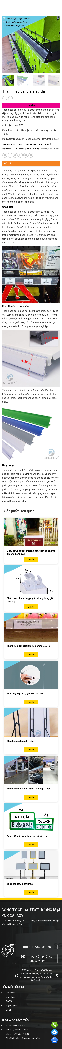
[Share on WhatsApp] (4, 155)
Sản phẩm (10, 997)
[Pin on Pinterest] (25, 155)
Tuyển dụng (11, 1005)
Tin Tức (9, 1001)
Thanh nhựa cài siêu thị (49, 149)
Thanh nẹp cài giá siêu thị (28, 149)
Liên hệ (9, 1010)
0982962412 (36, 961)
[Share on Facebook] (10, 155)
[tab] (31, 163)
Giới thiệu (10, 992)
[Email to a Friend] (20, 155)
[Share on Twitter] (15, 155)
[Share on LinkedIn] (30, 155)
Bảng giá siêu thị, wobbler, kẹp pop (25, 144)
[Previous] (7, 44)
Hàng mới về (46, 144)
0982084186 (42, 947)
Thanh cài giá (11, 149)
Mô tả (7, 163)
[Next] (55, 44)
